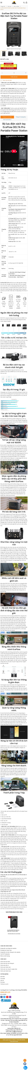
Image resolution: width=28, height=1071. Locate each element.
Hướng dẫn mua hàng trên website (8, 948)
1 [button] (12, 46)
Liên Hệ (2, 980)
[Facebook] (1, 997)
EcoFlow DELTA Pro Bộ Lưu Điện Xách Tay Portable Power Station (13, 931)
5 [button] (16, 46)
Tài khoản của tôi (4, 984)
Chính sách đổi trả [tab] (7, 119)
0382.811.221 (5, 992)
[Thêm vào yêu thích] (6, 80)
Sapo (17, 1041)
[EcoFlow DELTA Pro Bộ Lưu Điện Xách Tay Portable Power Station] (14, 922)
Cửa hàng (2, 978)
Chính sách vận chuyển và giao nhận (8, 969)
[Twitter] (4, 997)
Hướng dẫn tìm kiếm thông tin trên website (10, 952)
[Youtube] (7, 997)
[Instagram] (10, 997)
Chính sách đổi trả (4, 965)
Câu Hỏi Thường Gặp (5, 954)
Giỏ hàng (2, 982)
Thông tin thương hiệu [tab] (21, 117)
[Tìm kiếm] (24, 2)
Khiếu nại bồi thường (5, 956)
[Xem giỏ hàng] (26, 2)
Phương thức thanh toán (6, 950)
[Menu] (1, 2)
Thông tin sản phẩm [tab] (7, 117)
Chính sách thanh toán (5, 971)
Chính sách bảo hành (5, 961)
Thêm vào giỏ (14, 77)
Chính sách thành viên (5, 967)
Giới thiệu (2, 976)
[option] (14, 34)
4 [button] (15, 46)
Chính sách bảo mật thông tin (7, 963)
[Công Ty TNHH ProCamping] (14, 2)
